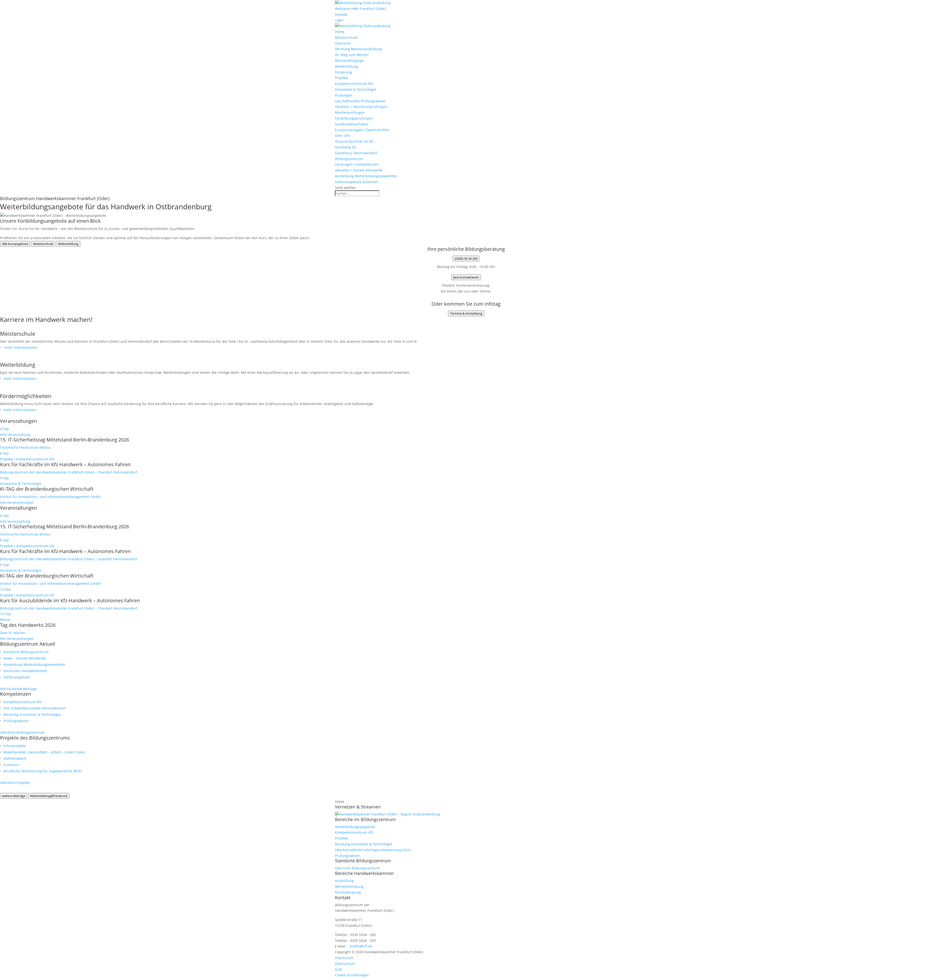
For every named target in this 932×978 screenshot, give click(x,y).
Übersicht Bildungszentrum (357, 868)
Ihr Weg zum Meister (352, 54)
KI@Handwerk (14, 758)
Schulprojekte (14, 745)
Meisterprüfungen (350, 112)
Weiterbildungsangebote (355, 826)
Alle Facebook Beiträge (18, 688)
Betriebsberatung (349, 886)
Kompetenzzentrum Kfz (354, 83)
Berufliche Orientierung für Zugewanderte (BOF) (42, 771)
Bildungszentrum (349, 158)
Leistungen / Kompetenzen (357, 164)
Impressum (344, 957)
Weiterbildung (346, 66)
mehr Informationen (20, 347)
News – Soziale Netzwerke (24, 658)
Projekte (341, 77)
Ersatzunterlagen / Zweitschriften (362, 130)
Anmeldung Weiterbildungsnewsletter (366, 176)
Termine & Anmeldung (466, 313)
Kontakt (341, 14)
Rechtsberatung (348, 892)
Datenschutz (345, 963)
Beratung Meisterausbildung (358, 49)
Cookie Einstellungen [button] (352, 975)
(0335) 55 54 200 (466, 258)
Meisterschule (346, 37)
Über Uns (342, 135)
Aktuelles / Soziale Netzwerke (359, 170)
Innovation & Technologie (355, 89)
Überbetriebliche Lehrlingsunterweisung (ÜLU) (373, 850)
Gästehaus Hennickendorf (356, 153)
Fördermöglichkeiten (25, 395)
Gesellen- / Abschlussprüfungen (361, 106)
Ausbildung (344, 880)
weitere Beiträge (13, 796)
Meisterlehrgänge (349, 60)
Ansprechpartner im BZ (354, 141)
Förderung (343, 72)
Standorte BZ (345, 147)
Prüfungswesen (16, 720)
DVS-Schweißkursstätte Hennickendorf (34, 708)
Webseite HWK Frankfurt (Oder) (360, 8)
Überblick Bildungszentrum (22, 732)
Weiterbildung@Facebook (48, 796)
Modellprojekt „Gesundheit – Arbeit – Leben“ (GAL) (44, 752)
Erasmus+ (11, 764)
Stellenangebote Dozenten (356, 181)
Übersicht (343, 43)
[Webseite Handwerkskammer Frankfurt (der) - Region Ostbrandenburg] (387, 814)
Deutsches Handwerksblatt (25, 670)
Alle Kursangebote (15, 244)
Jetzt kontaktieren (466, 277)
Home (339, 31)
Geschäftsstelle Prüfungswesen (360, 101)
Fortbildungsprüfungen (354, 118)
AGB (338, 969)
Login (339, 20)
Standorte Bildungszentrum (26, 652)
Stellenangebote (16, 677)
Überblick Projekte (15, 782)
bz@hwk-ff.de (361, 946)
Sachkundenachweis (351, 124)
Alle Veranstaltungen (17, 502)
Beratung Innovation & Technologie (32, 714)
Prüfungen (343, 95)
